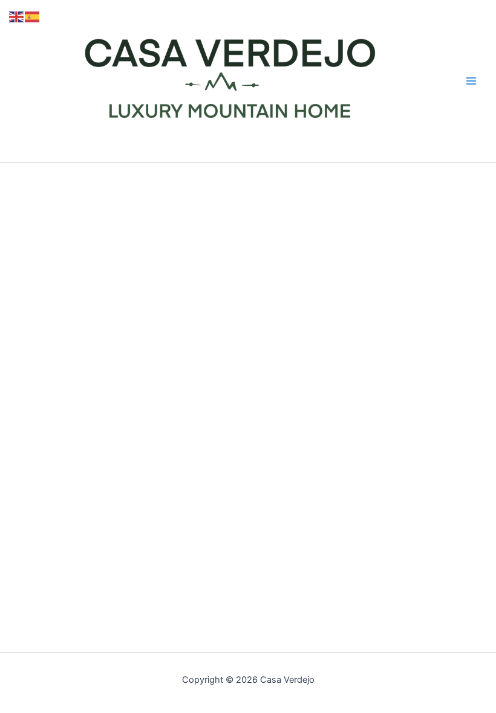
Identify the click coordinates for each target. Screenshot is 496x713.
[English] (17, 16)
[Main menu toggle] (471, 81)
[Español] (33, 16)
